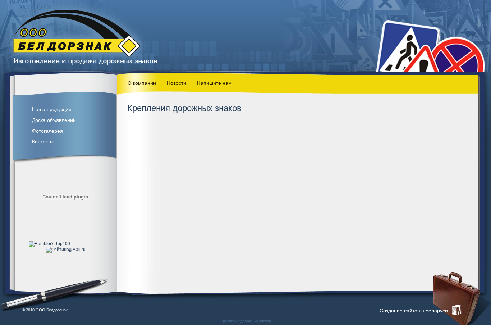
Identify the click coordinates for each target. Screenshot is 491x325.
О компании (142, 83)
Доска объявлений (54, 120)
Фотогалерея (47, 131)
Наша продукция (52, 109)
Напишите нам (214, 83)
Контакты (43, 142)
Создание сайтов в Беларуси (414, 310)
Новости (176, 83)
